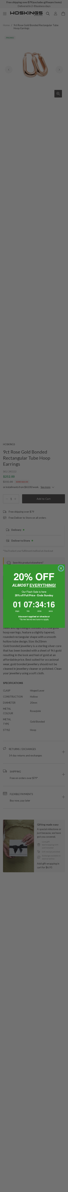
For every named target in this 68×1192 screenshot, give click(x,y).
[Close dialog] (61, 568)
